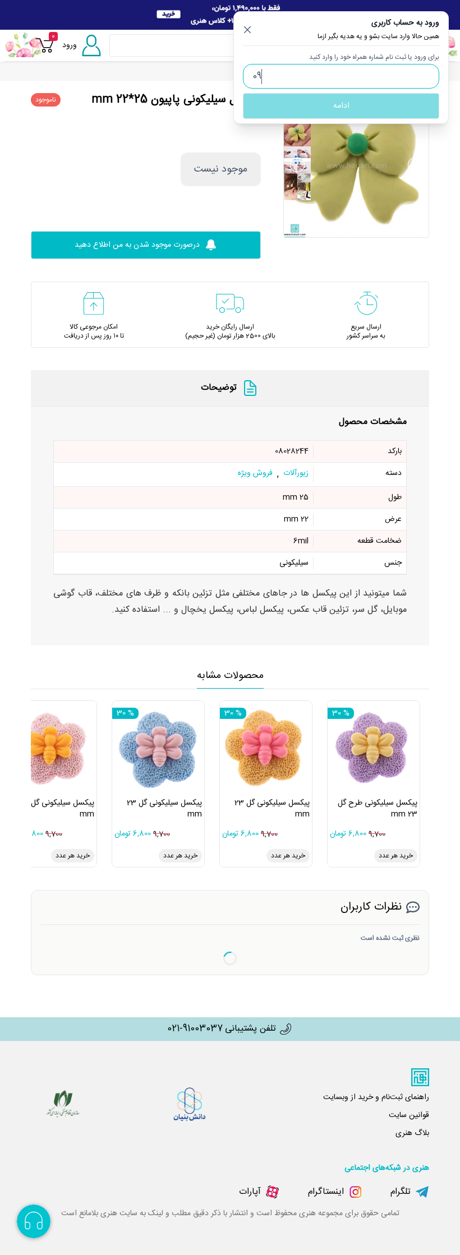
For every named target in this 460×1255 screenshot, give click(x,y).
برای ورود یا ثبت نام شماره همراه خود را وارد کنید (374, 57)
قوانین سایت (409, 1115)
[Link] (230, 15)
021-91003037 (195, 1029)
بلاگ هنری (412, 1133)
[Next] (415, 165)
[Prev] (297, 165)
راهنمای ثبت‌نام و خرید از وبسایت (376, 1097)
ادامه (341, 106)
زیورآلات (296, 474)
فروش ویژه (255, 474)
